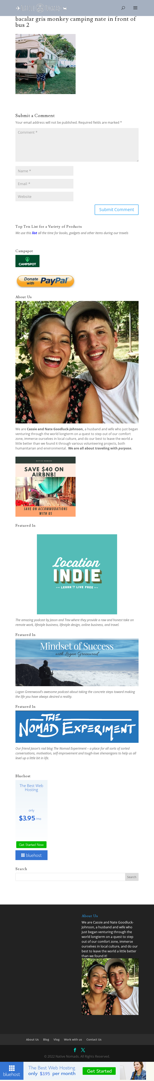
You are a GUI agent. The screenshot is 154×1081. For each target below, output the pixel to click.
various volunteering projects (94, 443)
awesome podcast (56, 692)
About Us (32, 1039)
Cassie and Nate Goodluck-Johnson (55, 429)
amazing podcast (33, 620)
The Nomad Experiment (70, 748)
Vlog (57, 1039)
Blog (46, 1039)
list (34, 233)
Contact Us (93, 1039)
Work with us (73, 1039)
